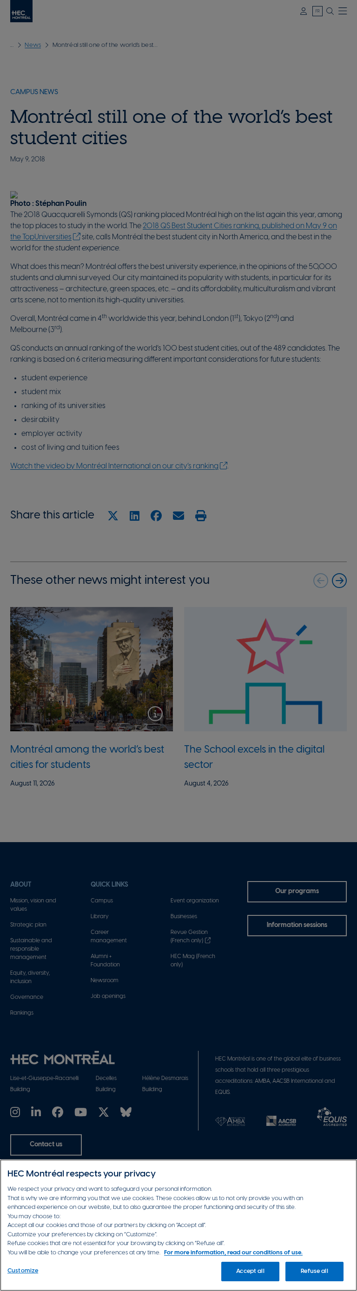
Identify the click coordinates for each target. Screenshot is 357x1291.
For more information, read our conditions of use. (233, 1253)
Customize (22, 1271)
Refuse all (314, 1271)
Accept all (250, 1271)
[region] (178, 1225)
